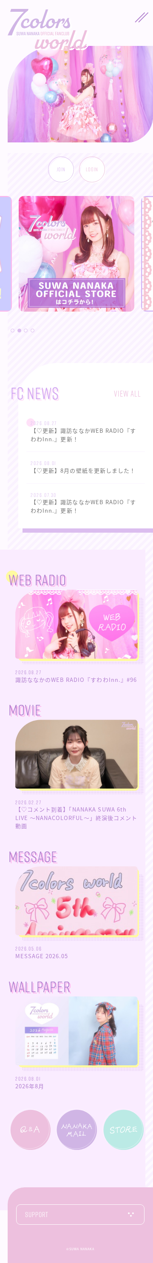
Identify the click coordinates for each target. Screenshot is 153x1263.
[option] (76, 266)
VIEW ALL (127, 393)
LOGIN (92, 169)
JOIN (61, 169)
